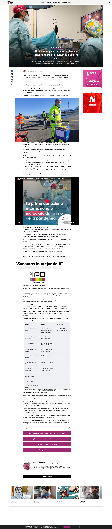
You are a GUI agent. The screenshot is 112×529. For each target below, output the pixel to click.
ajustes (58, 527)
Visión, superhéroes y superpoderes (47, 450)
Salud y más (56, 2)
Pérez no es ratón (46, 2)
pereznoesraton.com (28, 79)
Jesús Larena (30, 71)
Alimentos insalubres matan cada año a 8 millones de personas (47, 433)
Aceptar (67, 527)
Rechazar (75, 527)
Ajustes (82, 527)
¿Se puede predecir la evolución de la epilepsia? (47, 439)
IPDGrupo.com (44, 79)
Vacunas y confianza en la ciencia (47, 444)
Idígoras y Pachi (66, 2)
